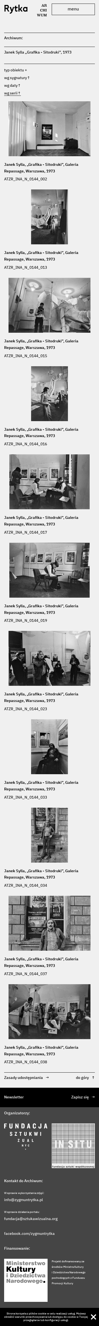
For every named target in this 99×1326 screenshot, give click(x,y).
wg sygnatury (17, 78)
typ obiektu (14, 70)
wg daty (12, 86)
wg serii (12, 93)
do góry (85, 1078)
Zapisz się (83, 1097)
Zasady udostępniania (26, 1078)
